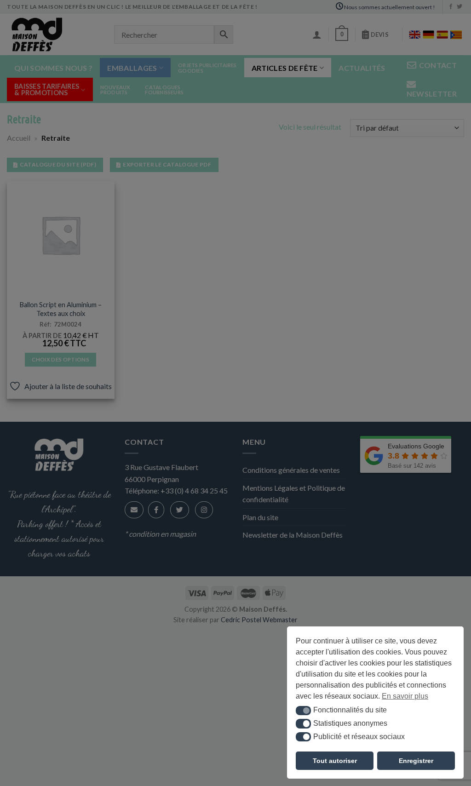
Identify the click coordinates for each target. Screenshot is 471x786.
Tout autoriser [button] (335, 760)
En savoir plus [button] (405, 696)
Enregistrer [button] (416, 760)
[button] (303, 710)
